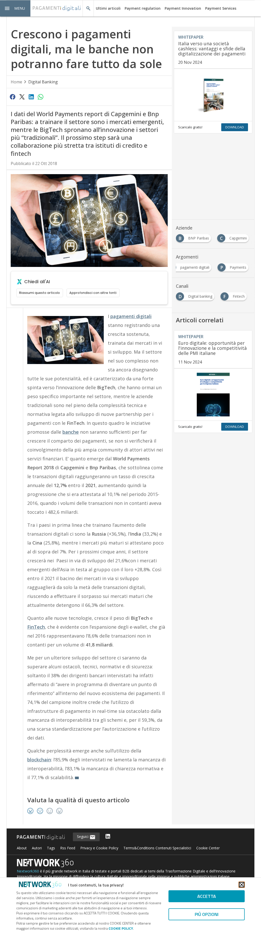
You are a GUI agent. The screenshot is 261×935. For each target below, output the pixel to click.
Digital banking (43, 82)
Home (16, 82)
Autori (37, 848)
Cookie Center (208, 848)
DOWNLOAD (234, 127)
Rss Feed (67, 848)
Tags (51, 848)
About (22, 848)
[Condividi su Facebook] (13, 96)
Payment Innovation (183, 8)
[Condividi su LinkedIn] (31, 96)
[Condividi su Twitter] (22, 96)
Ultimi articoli (108, 8)
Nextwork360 (28, 871)
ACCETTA (206, 896)
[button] (15, 8)
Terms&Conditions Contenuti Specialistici (157, 848)
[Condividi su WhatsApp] (40, 96)
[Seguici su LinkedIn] (108, 837)
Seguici (83, 836)
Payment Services (220, 8)
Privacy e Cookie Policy (99, 848)
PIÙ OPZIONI (206, 914)
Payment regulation (143, 8)
